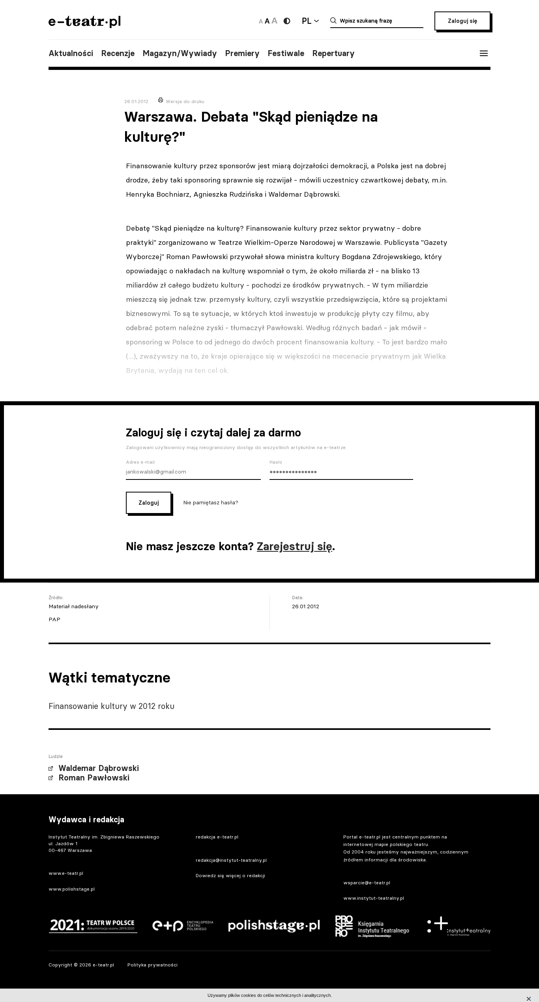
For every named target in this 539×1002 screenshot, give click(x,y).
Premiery (242, 53)
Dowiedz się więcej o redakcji (230, 875)
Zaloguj (148, 502)
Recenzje (118, 53)
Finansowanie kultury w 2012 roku (111, 706)
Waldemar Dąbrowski (98, 768)
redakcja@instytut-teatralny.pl (231, 860)
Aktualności (71, 53)
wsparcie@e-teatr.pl (366, 882)
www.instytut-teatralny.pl (373, 898)
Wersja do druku (185, 101)
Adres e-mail (140, 462)
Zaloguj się (462, 20)
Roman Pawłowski (93, 777)
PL (306, 21)
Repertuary (333, 53)
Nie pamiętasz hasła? (210, 502)
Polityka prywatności (152, 965)
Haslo (276, 462)
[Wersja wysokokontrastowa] (287, 21)
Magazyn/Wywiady (179, 53)
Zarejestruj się (294, 546)
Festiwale (286, 53)
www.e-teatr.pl (66, 873)
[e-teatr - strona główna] (84, 25)
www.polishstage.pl (72, 889)
